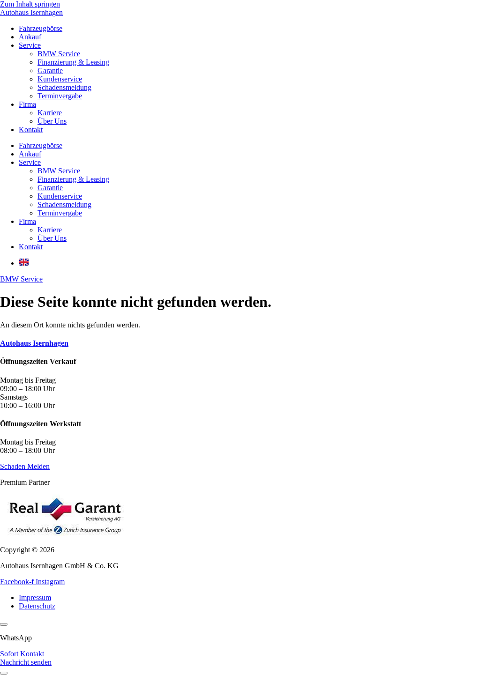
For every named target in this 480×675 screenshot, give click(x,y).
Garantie (50, 70)
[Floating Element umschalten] (4, 673)
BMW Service (59, 54)
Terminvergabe (60, 96)
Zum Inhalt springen (30, 4)
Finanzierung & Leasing (73, 62)
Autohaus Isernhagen (31, 12)
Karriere (50, 113)
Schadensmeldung (64, 87)
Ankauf (30, 37)
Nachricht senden (26, 662)
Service (30, 45)
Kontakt (31, 130)
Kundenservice (60, 79)
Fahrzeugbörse (40, 28)
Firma (27, 104)
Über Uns (52, 121)
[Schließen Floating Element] (4, 624)
